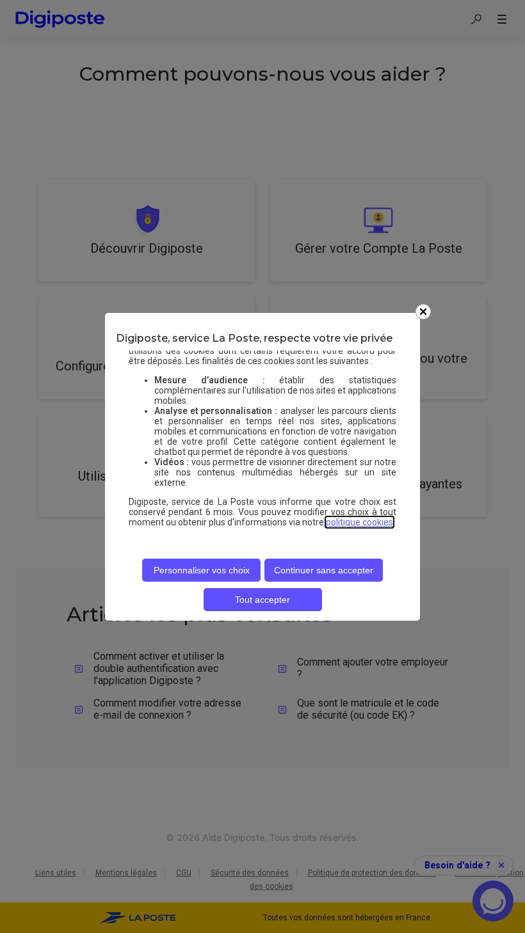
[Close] (423, 311)
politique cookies (359, 522)
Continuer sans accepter (323, 570)
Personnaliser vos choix (202, 570)
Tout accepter (262, 599)
